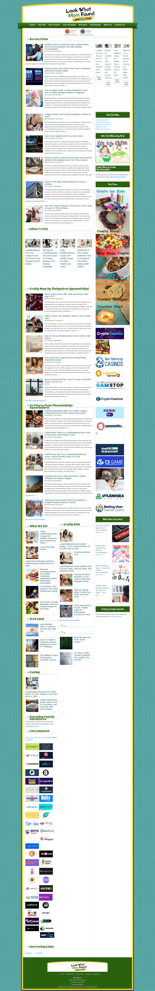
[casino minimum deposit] (110, 443)
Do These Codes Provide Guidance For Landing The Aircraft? (82, 656)
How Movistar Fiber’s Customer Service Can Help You (48, 627)
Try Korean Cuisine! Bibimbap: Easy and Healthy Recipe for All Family (49, 605)
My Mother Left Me (101, 127)
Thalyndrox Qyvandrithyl (54, 51)
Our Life (42, 25)
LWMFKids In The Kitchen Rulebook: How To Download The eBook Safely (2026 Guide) (84, 258)
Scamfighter (29, 740)
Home (32, 25)
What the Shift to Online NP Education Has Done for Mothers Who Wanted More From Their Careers (68, 159)
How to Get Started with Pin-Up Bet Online (64, 136)
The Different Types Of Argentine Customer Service (49, 657)
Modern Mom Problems (103, 129)
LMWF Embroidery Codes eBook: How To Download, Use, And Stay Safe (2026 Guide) (49, 704)
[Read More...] (100, 532)
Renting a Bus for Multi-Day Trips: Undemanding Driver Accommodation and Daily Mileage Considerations (66, 46)
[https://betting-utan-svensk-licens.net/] (110, 513)
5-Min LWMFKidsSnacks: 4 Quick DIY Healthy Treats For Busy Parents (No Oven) (67, 258)
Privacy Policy (69, 974)
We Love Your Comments (103, 124)
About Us (108, 25)
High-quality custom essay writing (35, 737)
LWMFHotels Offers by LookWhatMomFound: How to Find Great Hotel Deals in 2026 (67, 433)
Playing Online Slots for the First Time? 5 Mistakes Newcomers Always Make (67, 69)
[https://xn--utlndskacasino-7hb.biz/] (110, 502)
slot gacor (28, 953)
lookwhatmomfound (116, 616)
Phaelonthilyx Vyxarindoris (55, 73)
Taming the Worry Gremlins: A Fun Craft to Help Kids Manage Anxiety (82, 577)
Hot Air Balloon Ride (102, 120)
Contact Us (120, 25)
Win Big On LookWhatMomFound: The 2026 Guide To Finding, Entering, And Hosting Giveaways (50, 258)
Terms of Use (80, 974)
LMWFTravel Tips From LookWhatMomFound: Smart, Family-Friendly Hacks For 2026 (65, 455)
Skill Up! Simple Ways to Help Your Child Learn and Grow (82, 593)
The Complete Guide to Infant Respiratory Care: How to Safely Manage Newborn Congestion (66, 91)
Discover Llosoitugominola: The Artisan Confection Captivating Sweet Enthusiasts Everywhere (48, 576)
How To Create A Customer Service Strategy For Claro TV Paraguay (48, 643)
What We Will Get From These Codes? (82, 639)
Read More (99, 78)
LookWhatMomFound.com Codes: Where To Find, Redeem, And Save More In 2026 (41, 694)
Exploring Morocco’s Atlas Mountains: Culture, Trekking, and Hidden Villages (65, 477)
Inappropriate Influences (103, 122)
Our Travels (54, 25)
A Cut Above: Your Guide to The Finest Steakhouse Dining (49, 588)
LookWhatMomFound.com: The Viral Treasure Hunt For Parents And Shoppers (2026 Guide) (32, 257)
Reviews (83, 25)
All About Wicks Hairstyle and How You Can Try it (102, 588)
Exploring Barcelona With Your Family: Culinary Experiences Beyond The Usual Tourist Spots (66, 412)
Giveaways (95, 25)
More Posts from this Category (35, 400)
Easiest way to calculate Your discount (101, 548)
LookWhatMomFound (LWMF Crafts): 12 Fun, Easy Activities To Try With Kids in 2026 (74, 546)
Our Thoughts (69, 25)
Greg (48, 384)
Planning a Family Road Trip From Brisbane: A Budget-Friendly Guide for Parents (65, 501)
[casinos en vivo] (110, 479)
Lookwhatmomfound (77, 12)
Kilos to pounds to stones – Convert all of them (103, 568)
